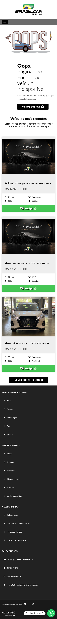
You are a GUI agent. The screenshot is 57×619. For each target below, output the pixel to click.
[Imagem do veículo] (28, 156)
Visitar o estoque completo (18, 523)
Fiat (8, 426)
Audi (9, 401)
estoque (45, 126)
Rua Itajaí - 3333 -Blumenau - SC (20, 559)
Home (9, 454)
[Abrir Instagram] (35, 606)
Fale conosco (12, 515)
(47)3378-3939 (13, 568)
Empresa (11, 470)
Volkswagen (12, 417)
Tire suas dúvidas (14, 532)
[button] (51, 613)
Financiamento (13, 479)
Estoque (10, 462)
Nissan (10, 434)
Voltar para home (31, 106)
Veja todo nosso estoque (30, 379)
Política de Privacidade (16, 540)
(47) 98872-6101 (14, 576)
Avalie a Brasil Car (14, 496)
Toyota (10, 409)
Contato (10, 487)
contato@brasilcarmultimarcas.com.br (22, 585)
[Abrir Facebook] (27, 606)
